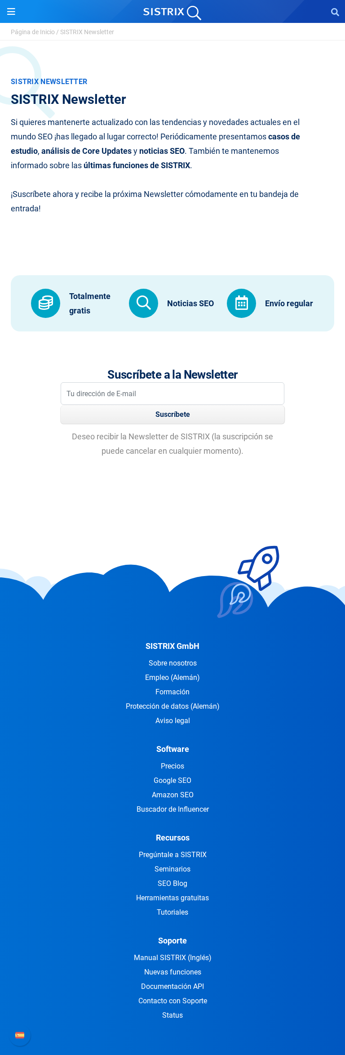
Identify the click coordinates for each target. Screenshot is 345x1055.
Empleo (172, 677)
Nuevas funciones (172, 972)
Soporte (172, 940)
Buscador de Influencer (173, 809)
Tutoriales (172, 912)
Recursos (173, 837)
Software (172, 749)
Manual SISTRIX (173, 957)
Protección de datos (173, 706)
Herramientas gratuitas (172, 898)
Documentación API (172, 986)
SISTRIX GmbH (172, 646)
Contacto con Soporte (172, 1001)
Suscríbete (172, 414)
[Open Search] (335, 11)
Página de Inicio (33, 32)
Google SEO (172, 780)
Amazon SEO (173, 795)
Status (172, 1015)
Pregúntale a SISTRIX (173, 854)
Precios (172, 766)
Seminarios (172, 869)
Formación (172, 692)
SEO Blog (172, 883)
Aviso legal (172, 720)
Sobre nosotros (173, 663)
